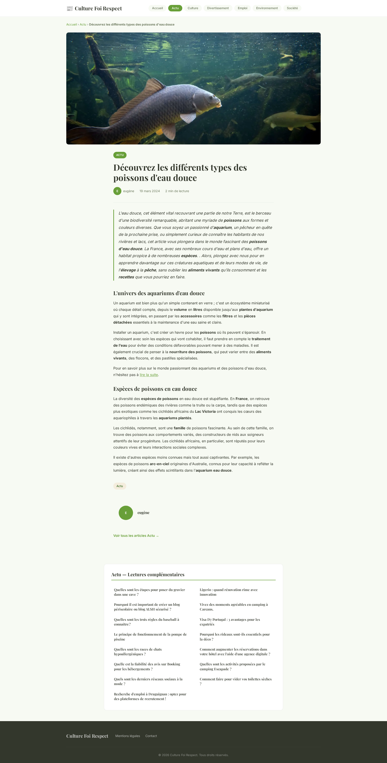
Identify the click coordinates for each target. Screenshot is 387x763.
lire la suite (149, 374)
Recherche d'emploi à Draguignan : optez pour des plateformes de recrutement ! (150, 696)
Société (292, 8)
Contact (151, 736)
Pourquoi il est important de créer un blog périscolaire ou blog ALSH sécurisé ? (147, 606)
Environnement (267, 8)
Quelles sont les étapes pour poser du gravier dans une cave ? (149, 592)
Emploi (242, 8)
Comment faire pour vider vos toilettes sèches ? (236, 681)
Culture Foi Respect (94, 8)
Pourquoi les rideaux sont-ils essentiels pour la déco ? (235, 636)
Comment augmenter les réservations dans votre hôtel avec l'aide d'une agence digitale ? (235, 651)
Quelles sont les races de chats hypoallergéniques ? (138, 651)
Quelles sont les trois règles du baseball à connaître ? (146, 621)
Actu (175, 8)
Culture (193, 8)
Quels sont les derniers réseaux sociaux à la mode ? (148, 681)
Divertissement (218, 8)
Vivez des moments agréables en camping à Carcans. (234, 606)
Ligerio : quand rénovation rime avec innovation (229, 592)
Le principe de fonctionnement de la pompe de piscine (150, 636)
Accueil (157, 8)
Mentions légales (127, 736)
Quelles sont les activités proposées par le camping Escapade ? (232, 666)
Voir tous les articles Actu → (136, 535)
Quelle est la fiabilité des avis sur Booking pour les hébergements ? (147, 666)
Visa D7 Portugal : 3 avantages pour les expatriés (230, 621)
